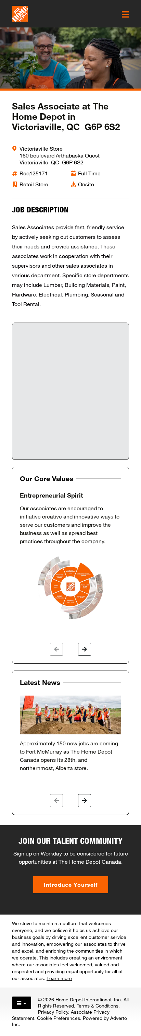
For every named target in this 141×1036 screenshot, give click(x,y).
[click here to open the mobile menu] (125, 14)
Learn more (59, 978)
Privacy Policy (53, 1012)
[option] (70, 556)
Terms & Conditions (97, 1006)
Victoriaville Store (41, 148)
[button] (56, 649)
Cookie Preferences (58, 1018)
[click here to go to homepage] (20, 14)
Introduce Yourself (71, 884)
